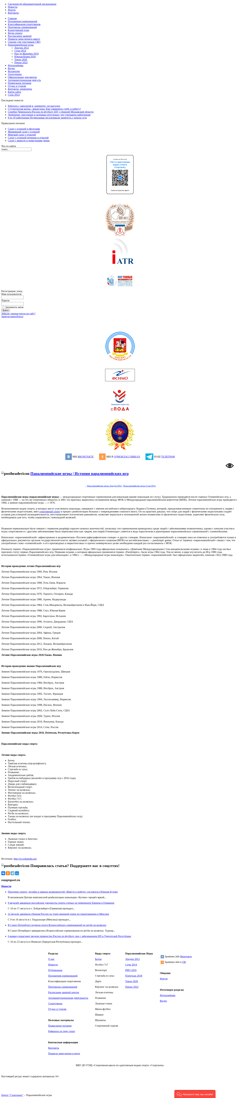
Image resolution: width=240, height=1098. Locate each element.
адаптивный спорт (49, 511)
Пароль (5, 300)
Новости (6, 886)
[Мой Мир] (17, 873)
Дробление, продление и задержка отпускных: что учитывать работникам (49, 114)
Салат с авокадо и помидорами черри (29, 140)
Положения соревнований (63, 975)
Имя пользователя (11, 294)
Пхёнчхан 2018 (133, 975)
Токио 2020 (20, 59)
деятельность (81, 998)
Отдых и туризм (57, 1009)
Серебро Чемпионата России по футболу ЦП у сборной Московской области (51, 111)
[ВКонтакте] (3, 873)
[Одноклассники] (8, 873)
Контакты (53, 1048)
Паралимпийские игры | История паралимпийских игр (79, 473)
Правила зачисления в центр (64, 1053)
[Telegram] (12, 873)
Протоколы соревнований (62, 986)
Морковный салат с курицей (24, 131)
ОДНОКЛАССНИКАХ (127, 456)
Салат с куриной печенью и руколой (28, 137)
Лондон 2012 (21, 47)
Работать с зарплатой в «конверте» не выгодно (34, 106)
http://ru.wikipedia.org (25, 858)
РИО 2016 (130, 970)
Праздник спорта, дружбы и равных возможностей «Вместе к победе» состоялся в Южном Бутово (63, 891)
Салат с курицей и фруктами (24, 128)
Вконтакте (186, 956)
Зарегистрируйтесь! (12, 316)
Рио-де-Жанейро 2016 (26, 53)
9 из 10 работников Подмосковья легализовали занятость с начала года (47, 117)
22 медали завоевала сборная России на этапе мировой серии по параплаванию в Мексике (58, 914)
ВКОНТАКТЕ (86, 456)
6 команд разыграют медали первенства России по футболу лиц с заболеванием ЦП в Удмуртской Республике (69, 936)
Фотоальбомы (167, 995)
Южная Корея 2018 (25, 56)
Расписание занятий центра (63, 992)
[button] (195, 1094)
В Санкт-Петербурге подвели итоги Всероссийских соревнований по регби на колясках (57, 925)
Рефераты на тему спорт (61, 1031)
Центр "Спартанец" (12, 1095)
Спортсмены (55, 1003)
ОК (184, 962)
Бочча (98, 959)
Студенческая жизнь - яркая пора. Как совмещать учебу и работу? (44, 108)
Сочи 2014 (20, 50)
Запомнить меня (14, 307)
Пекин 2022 (21, 62)
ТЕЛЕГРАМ (168, 456)
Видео (163, 1001)
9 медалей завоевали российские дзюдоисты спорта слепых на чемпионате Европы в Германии (61, 902)
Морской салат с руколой (22, 134)
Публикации (55, 970)
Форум (164, 978)
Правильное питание (60, 1025)
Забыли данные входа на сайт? (18, 313)
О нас (51, 959)
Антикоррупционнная (60, 998)
